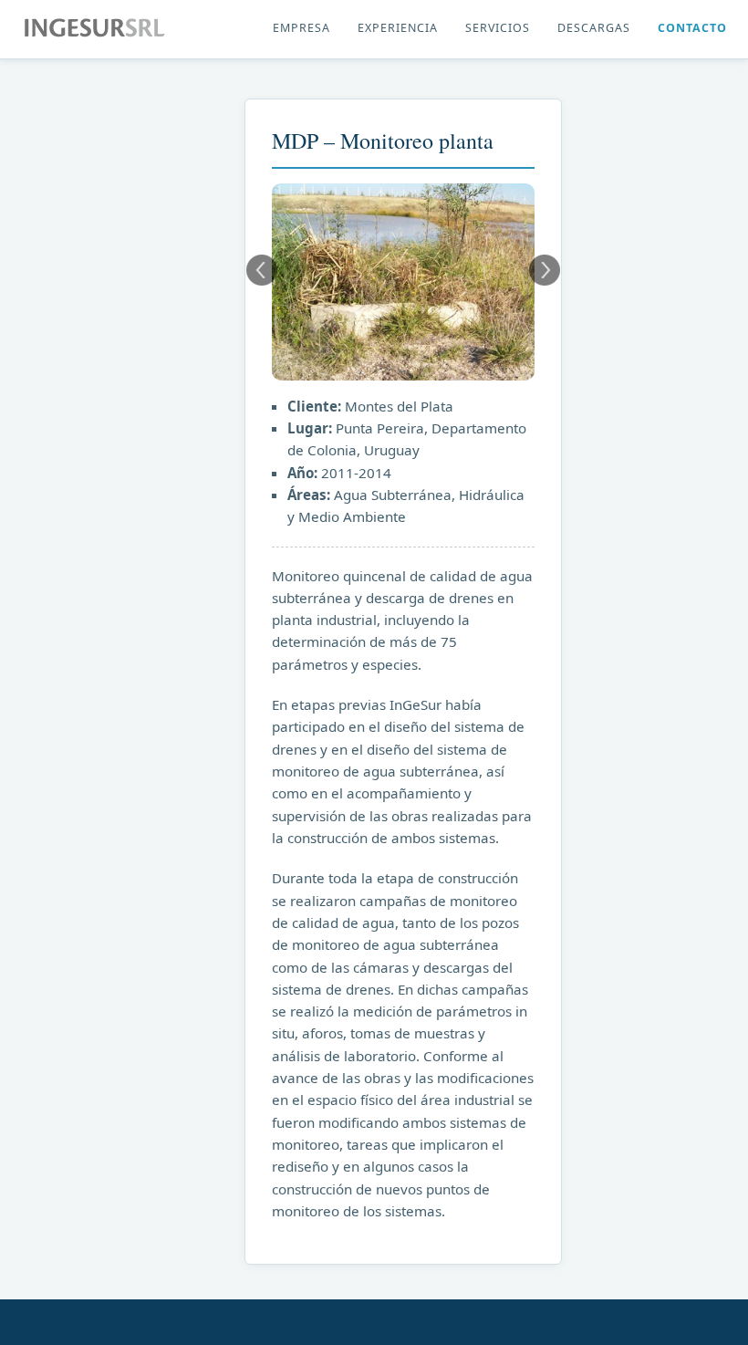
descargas (593, 28)
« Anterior (261, 270)
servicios (497, 28)
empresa (301, 28)
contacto (692, 28)
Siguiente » (544, 270)
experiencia (398, 28)
